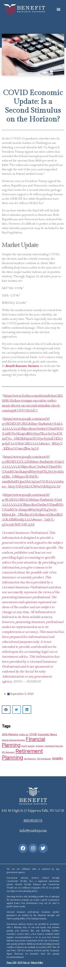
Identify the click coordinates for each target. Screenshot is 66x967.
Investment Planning (54, 746)
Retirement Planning (22, 754)
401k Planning (10, 734)
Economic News (47, 734)
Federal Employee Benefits (13, 740)
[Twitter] (43, 848)
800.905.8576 (33, 821)
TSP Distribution (43, 759)
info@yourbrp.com (33, 830)
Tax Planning (30, 759)
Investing (40, 746)
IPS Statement (8, 752)
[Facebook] (22, 848)
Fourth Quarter (28, 746)
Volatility (57, 758)
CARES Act (23, 735)
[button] (58, 9)
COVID (33, 734)
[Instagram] (33, 848)
